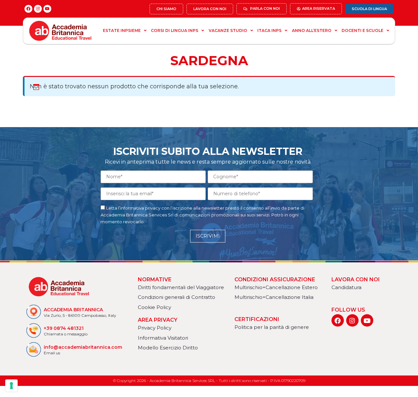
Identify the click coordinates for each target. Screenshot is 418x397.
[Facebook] (28, 9)
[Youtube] (47, 9)
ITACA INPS (269, 30)
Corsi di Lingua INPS (174, 30)
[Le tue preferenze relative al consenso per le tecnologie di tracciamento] (11, 385)
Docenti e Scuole (362, 30)
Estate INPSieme (122, 30)
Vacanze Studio (228, 30)
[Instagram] (38, 9)
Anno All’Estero (311, 30)
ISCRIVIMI (208, 236)
